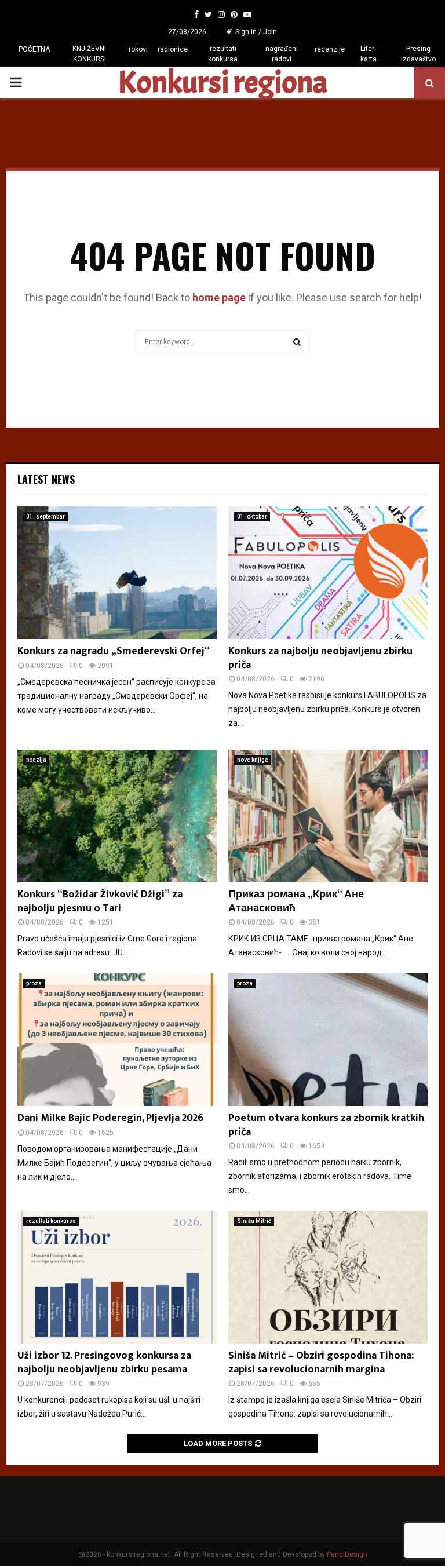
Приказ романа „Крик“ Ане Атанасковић (296, 901)
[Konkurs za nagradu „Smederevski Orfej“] (117, 572)
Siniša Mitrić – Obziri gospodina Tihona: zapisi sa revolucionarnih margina (321, 1362)
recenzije (330, 49)
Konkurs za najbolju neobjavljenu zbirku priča (320, 658)
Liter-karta (368, 54)
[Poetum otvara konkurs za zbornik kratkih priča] (328, 1039)
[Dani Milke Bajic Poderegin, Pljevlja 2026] (117, 1039)
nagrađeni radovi (281, 54)
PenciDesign (347, 1554)
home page (219, 297)
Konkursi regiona (222, 82)
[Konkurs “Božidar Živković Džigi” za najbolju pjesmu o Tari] (117, 816)
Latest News (46, 479)
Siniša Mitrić (254, 1221)
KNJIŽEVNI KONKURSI (89, 54)
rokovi (138, 49)
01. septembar (45, 516)
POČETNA (34, 49)
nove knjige (252, 760)
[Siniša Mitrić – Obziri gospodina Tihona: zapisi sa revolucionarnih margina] (328, 1277)
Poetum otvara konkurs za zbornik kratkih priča (326, 1124)
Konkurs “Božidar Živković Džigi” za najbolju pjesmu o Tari (100, 901)
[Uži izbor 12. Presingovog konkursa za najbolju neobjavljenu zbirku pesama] (117, 1277)
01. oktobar (252, 516)
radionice (173, 49)
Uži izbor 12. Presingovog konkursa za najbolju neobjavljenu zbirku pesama (104, 1362)
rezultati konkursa (223, 54)
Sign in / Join (255, 32)
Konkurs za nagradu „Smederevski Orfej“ (113, 651)
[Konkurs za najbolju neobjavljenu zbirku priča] (328, 572)
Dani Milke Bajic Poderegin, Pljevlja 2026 (110, 1118)
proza (34, 983)
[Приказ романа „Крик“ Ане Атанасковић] (328, 816)
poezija (36, 760)
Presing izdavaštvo (418, 54)
